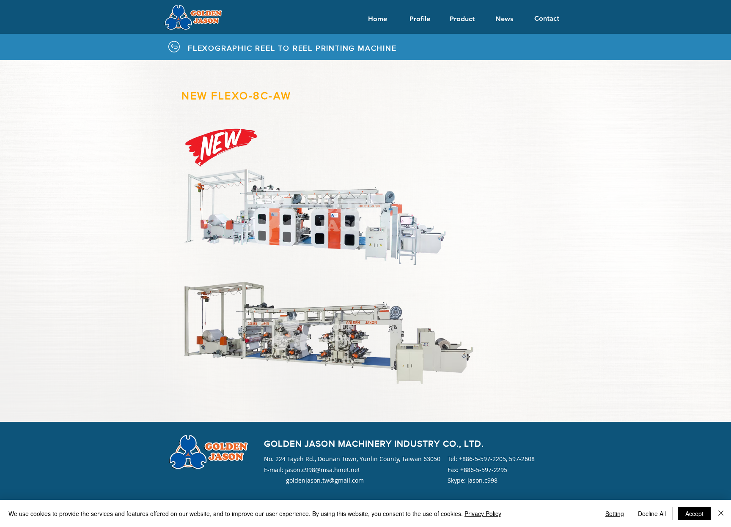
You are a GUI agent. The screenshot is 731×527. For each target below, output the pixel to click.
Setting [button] (614, 513)
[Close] (721, 513)
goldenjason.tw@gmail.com (325, 480)
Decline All (652, 513)
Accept (694, 513)
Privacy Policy (482, 513)
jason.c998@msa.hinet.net (322, 470)
